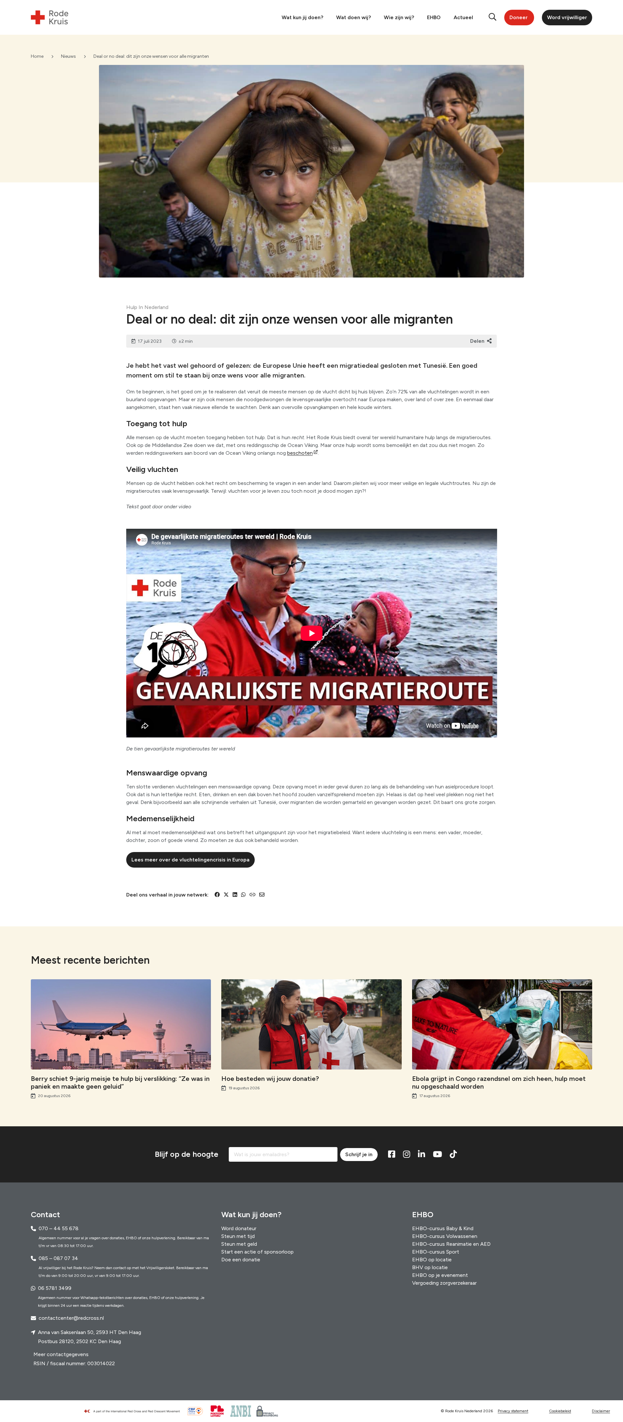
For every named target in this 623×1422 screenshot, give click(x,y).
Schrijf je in (359, 1154)
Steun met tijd (238, 1236)
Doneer (518, 17)
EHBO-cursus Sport (435, 1252)
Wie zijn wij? (399, 17)
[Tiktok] (453, 1154)
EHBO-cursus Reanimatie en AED (451, 1244)
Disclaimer (601, 1411)
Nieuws (68, 56)
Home (37, 56)
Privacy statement (513, 1411)
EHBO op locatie (432, 1259)
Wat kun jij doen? (302, 17)
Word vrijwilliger (567, 17)
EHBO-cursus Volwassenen (444, 1236)
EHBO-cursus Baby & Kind (442, 1228)
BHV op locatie (430, 1267)
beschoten (300, 453)
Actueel (463, 17)
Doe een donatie (240, 1259)
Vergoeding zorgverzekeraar (444, 1283)
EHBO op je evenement (440, 1275)
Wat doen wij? (353, 17)
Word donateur (238, 1228)
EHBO (434, 17)
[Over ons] (134, 1411)
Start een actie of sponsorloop (257, 1252)
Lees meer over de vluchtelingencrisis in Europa (190, 860)
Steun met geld (239, 1244)
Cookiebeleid (560, 1411)
